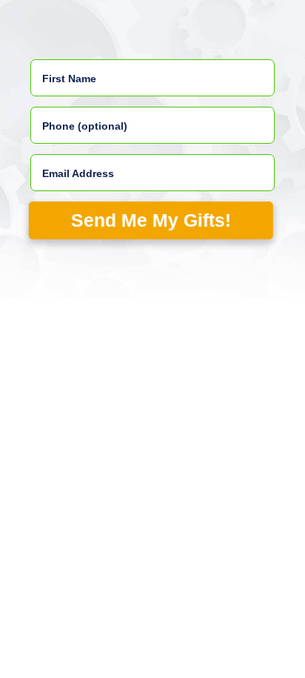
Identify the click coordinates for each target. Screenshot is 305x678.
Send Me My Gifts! (150, 220)
